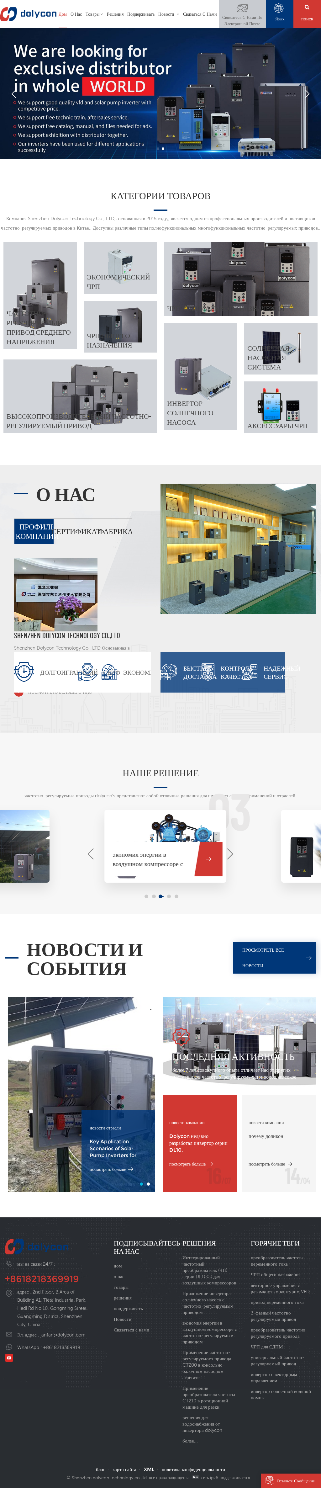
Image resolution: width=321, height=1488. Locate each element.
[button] (158, 148)
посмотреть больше (108, 1169)
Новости (167, 14)
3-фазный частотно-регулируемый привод (273, 1316)
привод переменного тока (277, 1302)
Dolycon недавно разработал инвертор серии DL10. (198, 1143)
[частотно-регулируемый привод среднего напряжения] (40, 295)
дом (63, 14)
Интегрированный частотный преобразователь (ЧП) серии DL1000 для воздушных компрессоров (209, 1270)
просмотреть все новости (263, 958)
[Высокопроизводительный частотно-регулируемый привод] (80, 396)
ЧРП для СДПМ (267, 1346)
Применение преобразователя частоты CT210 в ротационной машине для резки (208, 1397)
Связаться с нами (200, 14)
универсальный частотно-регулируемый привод (277, 1360)
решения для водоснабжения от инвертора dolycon (202, 1424)
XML (149, 1469)
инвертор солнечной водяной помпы (281, 1394)
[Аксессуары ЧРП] (281, 407)
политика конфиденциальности (193, 1469)
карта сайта (124, 1469)
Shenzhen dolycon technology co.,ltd (67, 635)
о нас (119, 1276)
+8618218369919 (42, 1279)
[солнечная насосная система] (281, 349)
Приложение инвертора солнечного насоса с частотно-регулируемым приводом (208, 1303)
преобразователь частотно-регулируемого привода (279, 1333)
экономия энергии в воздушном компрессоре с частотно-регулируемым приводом (209, 1332)
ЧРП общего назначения (276, 1274)
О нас (76, 14)
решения (115, 14)
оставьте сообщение (296, 1480)
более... (190, 1440)
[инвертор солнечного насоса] (200, 376)
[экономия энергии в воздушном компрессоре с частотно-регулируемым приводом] (39, 840)
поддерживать (141, 14)
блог (100, 1469)
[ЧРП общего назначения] (120, 327)
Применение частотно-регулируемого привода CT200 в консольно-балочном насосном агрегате (206, 1365)
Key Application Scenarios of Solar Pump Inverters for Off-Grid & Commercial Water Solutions (118, 1149)
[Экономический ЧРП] (120, 268)
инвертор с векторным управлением (274, 1377)
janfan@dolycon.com (63, 1334)
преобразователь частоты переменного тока (277, 1261)
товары (92, 14)
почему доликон (266, 1136)
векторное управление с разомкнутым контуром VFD (280, 1288)
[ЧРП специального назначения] (241, 279)
